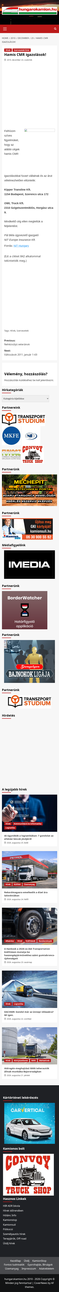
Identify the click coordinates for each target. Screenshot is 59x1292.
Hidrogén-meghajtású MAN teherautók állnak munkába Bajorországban (26, 1070)
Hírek (8, 50)
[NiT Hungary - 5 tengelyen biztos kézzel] (29, 661)
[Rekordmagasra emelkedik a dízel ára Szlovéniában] (29, 869)
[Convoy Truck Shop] (28, 1174)
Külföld (17, 884)
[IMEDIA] (29, 564)
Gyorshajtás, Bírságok (40, 1264)
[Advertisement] (29, 96)
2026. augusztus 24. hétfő (17, 899)
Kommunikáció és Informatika (27, 823)
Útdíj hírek (9, 1243)
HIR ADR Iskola (11, 1206)
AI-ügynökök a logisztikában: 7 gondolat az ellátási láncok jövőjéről (28, 837)
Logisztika (10, 827)
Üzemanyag (29, 884)
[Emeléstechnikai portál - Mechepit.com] (29, 489)
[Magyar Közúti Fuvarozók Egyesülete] (11, 435)
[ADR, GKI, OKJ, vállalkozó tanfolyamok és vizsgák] (23, 419)
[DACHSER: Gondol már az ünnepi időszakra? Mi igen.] (29, 989)
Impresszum (29, 1268)
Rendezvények (45, 941)
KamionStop (39, 1260)
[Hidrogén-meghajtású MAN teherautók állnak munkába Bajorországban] (29, 1045)
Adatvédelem (46, 1268)
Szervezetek (23, 330)
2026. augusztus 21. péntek (18, 1075)
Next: (20, 352)
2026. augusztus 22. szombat (19, 1019)
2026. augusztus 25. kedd (17, 842)
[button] (5, 28)
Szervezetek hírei (21, 50)
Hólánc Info (9, 1215)
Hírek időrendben (13, 1210)
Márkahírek (44, 1060)
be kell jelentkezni (43, 380)
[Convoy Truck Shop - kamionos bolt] (32, 454)
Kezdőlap (15, 1260)
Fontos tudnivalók (14, 1264)
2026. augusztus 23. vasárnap (19, 962)
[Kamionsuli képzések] (27, 528)
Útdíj (26, 1260)
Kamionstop (10, 1220)
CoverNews (40, 1283)
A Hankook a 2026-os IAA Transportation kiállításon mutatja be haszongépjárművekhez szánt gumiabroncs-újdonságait (29, 953)
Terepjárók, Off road (14, 1238)
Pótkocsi (8, 1229)
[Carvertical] (29, 1123)
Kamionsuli (9, 1224)
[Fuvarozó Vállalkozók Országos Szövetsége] (11, 454)
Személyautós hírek (14, 1234)
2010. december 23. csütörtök (19, 60)
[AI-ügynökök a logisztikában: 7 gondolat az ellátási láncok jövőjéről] (29, 813)
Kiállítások (30, 941)
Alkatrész (10, 941)
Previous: (17, 342)
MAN (33, 1060)
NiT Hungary (21, 245)
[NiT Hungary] (30, 435)
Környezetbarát (21, 1060)
